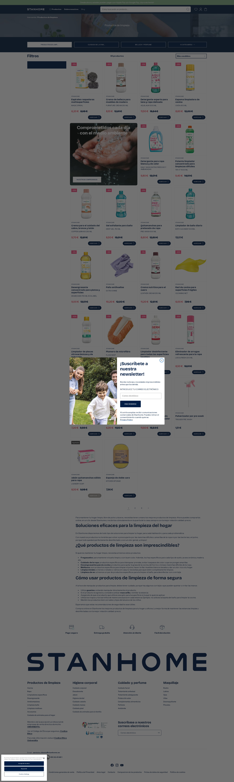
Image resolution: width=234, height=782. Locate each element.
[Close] (44, 758)
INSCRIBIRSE (130, 404)
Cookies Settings (24, 774)
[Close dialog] (162, 360)
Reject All (24, 768)
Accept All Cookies (24, 763)
